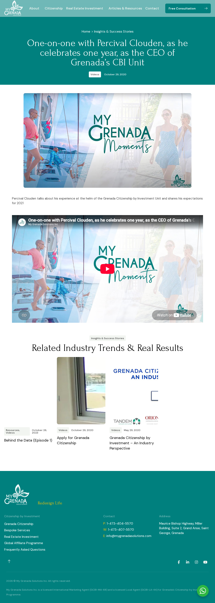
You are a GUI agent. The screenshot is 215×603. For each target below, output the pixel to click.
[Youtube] (205, 562)
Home (86, 31)
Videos (94, 74)
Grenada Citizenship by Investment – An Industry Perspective (132, 443)
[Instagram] (196, 562)
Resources (12, 430)
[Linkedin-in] (187, 562)
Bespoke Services (17, 530)
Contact (152, 8)
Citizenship (54, 8)
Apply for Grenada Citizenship (73, 440)
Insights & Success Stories (114, 31)
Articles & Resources (125, 8)
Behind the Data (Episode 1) (28, 440)
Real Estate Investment (84, 8)
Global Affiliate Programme (23, 543)
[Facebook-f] (178, 562)
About (34, 8)
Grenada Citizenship (18, 524)
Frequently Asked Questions (24, 549)
